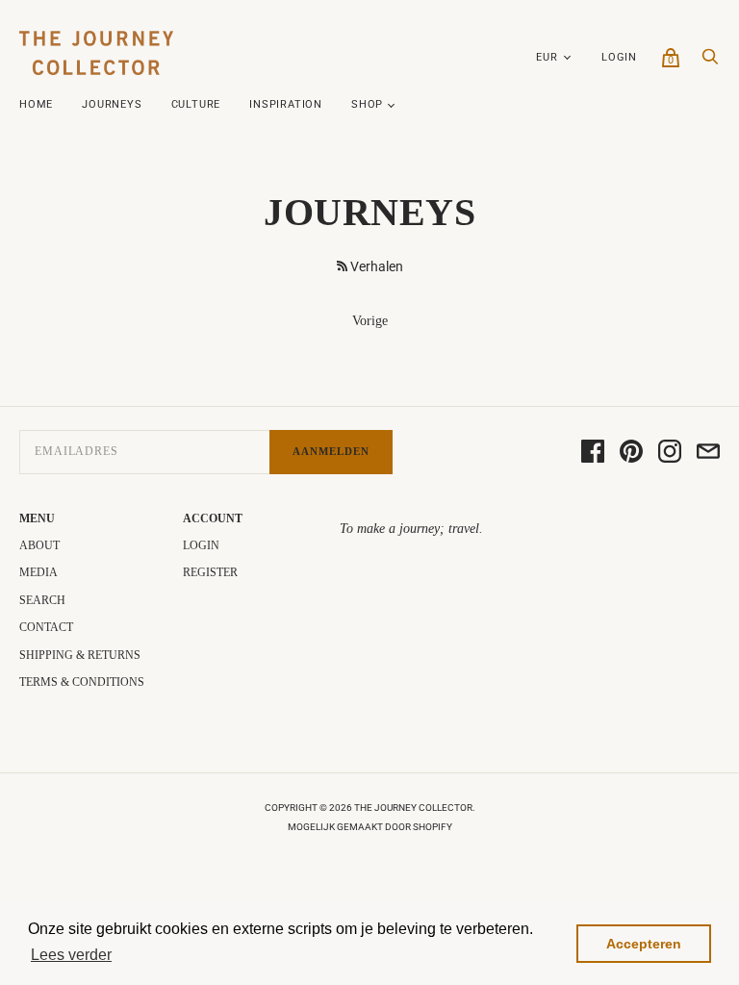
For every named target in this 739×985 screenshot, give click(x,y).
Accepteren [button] (643, 943)
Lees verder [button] (71, 955)
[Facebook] (592, 453)
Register (210, 572)
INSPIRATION (285, 104)
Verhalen (376, 266)
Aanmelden (331, 451)
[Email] (708, 453)
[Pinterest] (631, 453)
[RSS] (342, 266)
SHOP (367, 104)
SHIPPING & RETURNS (79, 655)
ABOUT (39, 545)
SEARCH (42, 600)
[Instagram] (669, 453)
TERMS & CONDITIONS (81, 682)
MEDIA (38, 572)
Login (619, 57)
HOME (36, 104)
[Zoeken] (710, 61)
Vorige (370, 321)
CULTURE (196, 104)
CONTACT (46, 627)
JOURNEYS (111, 104)
